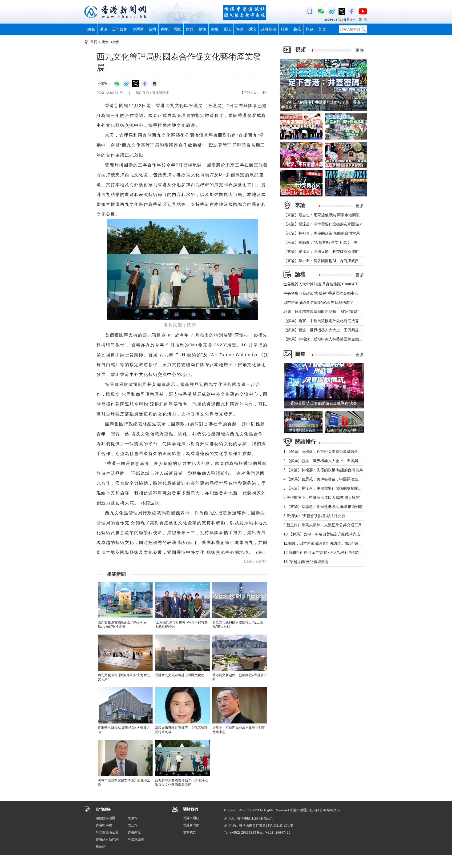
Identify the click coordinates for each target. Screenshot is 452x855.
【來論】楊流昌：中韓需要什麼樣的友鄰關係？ (323, 224)
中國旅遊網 (136, 839)
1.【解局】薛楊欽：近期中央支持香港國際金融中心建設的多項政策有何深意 (347, 452)
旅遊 (309, 29)
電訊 (227, 29)
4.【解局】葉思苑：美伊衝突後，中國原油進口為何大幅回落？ (335, 479)
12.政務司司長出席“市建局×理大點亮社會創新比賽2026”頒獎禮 (335, 553)
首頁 (93, 42)
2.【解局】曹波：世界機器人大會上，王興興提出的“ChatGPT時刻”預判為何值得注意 (354, 461)
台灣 (152, 29)
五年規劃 (119, 29)
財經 (190, 29)
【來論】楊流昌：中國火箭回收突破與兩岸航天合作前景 (330, 252)
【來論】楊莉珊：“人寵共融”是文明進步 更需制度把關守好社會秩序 (341, 242)
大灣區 (138, 29)
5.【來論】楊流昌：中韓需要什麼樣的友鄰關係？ (324, 488)
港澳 (103, 29)
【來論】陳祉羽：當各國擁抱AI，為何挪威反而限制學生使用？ (336, 261)
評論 (239, 29)
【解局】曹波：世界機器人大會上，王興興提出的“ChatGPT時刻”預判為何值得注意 (352, 330)
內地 (165, 29)
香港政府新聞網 (107, 839)
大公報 (132, 825)
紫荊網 (100, 846)
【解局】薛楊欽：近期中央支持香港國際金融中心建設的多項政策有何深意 (345, 339)
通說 (252, 29)
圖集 (214, 29)
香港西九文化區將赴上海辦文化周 (179, 675)
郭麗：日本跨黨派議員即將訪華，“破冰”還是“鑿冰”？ (327, 312)
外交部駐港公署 (107, 832)
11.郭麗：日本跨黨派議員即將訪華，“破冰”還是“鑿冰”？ (329, 543)
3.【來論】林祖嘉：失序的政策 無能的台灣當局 (323, 470)
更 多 (359, 50)
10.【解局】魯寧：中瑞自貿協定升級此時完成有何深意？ (331, 534)
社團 (284, 29)
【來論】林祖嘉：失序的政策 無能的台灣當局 (321, 233)
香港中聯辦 (104, 825)
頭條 (91, 29)
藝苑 (297, 29)
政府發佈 (268, 29)
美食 (322, 29)
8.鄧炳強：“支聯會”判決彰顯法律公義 (314, 516)
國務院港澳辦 (105, 818)
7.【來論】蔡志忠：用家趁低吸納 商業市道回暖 (323, 507)
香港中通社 (191, 818)
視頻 (202, 29)
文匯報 (132, 818)
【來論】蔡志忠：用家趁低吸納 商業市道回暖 (321, 215)
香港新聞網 (191, 825)
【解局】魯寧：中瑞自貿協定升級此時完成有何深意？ (328, 321)
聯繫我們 (189, 832)
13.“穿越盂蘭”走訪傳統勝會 (306, 562)
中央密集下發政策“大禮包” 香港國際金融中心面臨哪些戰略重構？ (337, 293)
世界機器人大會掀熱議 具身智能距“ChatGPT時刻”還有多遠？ (334, 284)
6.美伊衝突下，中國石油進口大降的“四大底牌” (321, 497)
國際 (177, 29)
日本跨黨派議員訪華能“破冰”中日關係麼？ (318, 302)
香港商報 (134, 832)
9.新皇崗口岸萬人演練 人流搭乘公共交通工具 (322, 525)
